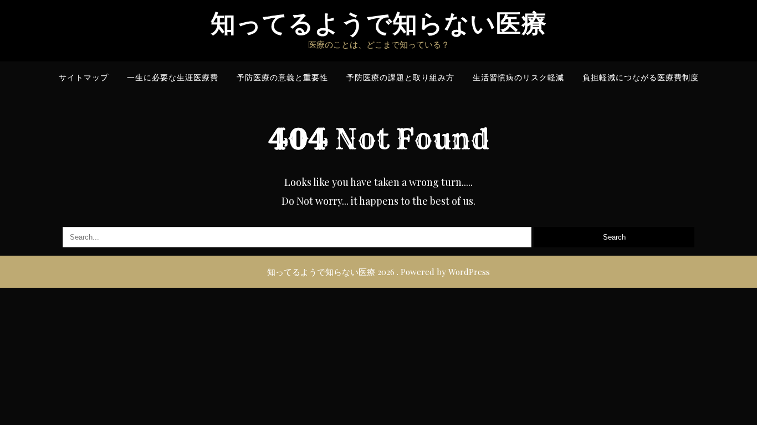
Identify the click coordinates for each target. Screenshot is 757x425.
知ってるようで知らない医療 (379, 23)
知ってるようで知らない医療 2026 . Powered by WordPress (378, 271)
